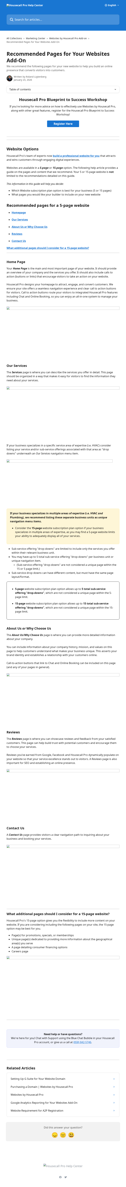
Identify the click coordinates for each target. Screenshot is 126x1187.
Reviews (17, 234)
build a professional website (71, 156)
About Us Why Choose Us (29, 227)
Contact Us (19, 241)
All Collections (14, 38)
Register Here (63, 124)
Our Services (20, 219)
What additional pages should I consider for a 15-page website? (48, 248)
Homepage (19, 212)
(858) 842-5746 (82, 1042)
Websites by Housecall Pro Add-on (68, 38)
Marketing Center (35, 38)
